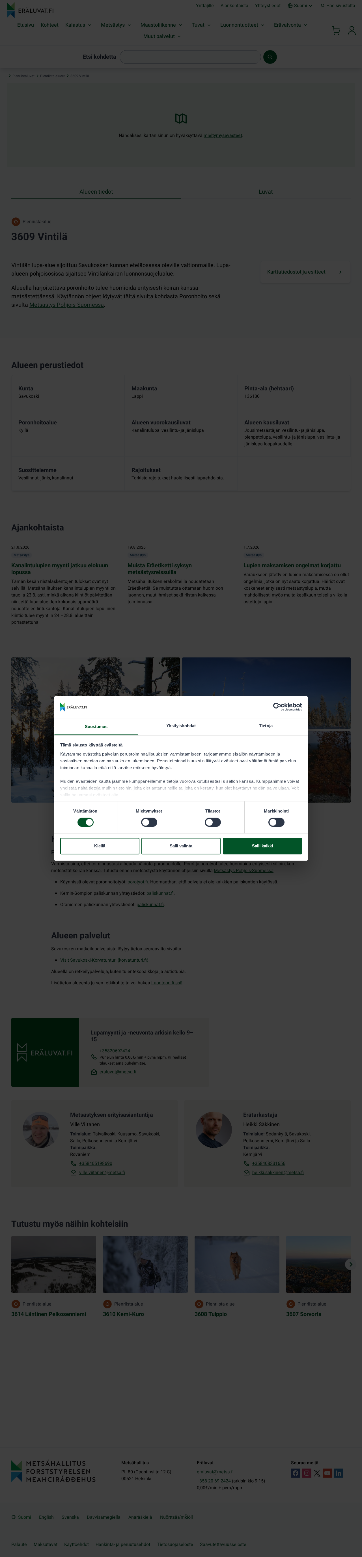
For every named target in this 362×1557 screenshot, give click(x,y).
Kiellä (99, 845)
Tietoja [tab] (266, 725)
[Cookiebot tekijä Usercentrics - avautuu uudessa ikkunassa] (277, 707)
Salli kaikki (262, 845)
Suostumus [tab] (96, 726)
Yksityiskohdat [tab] (181, 725)
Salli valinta (181, 845)
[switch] (149, 822)
